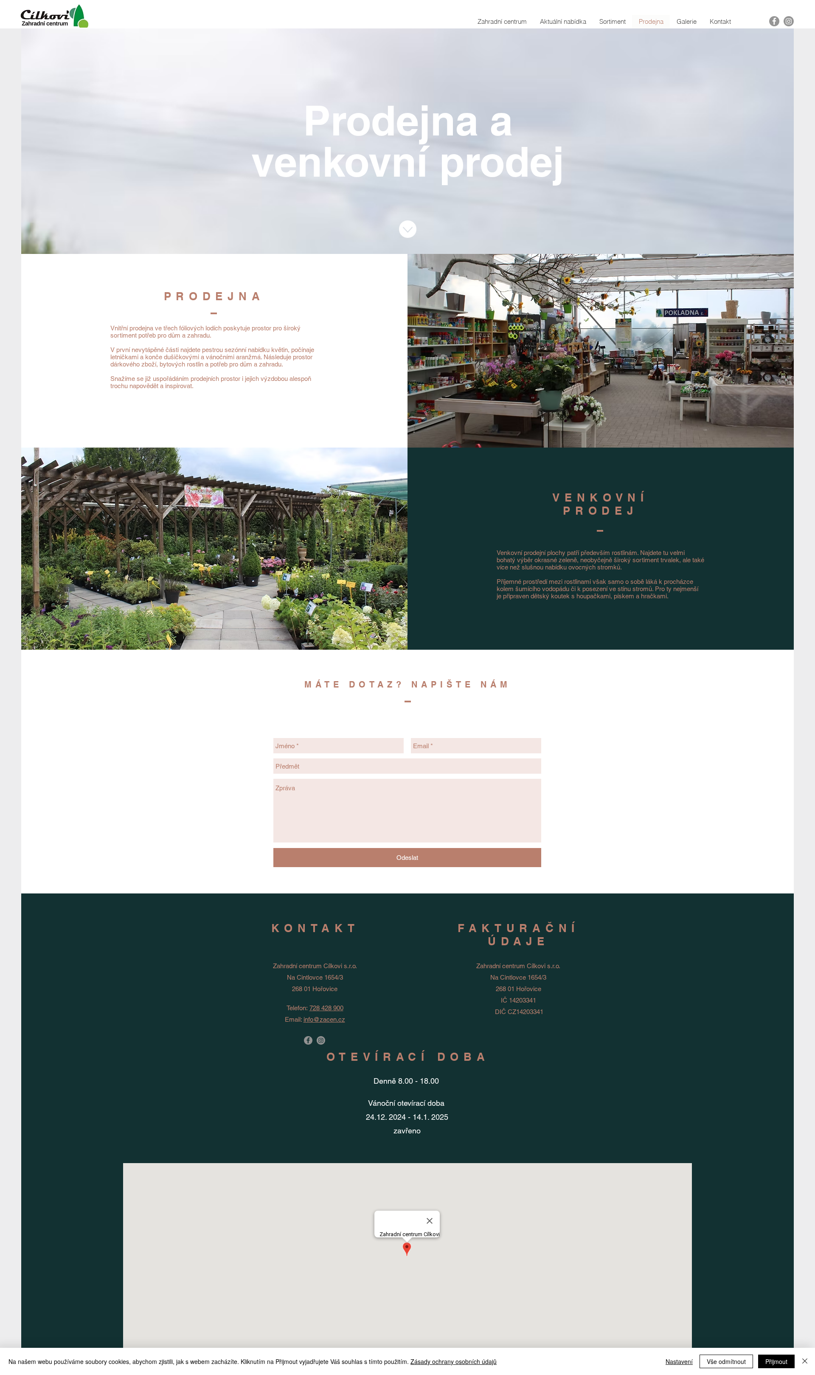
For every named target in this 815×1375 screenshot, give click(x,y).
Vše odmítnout (726, 1361)
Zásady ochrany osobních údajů (453, 1361)
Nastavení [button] (679, 1361)
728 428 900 (326, 1008)
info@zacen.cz (324, 1019)
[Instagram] (789, 21)
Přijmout (776, 1361)
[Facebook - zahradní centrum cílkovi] (774, 21)
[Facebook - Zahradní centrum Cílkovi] (308, 1040)
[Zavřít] (805, 1361)
